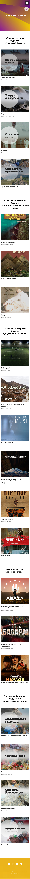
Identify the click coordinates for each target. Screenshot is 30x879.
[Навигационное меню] (27, 3)
